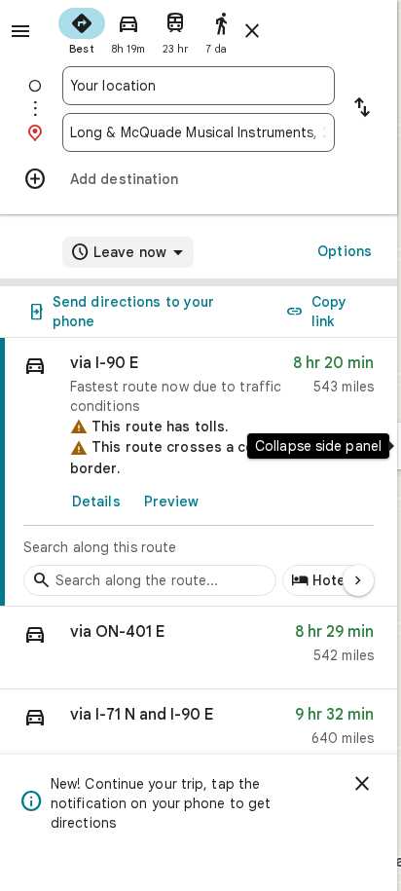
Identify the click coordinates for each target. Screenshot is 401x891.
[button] (198, 648)
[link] (198, 472)
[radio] (81, 29)
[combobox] (198, 85)
